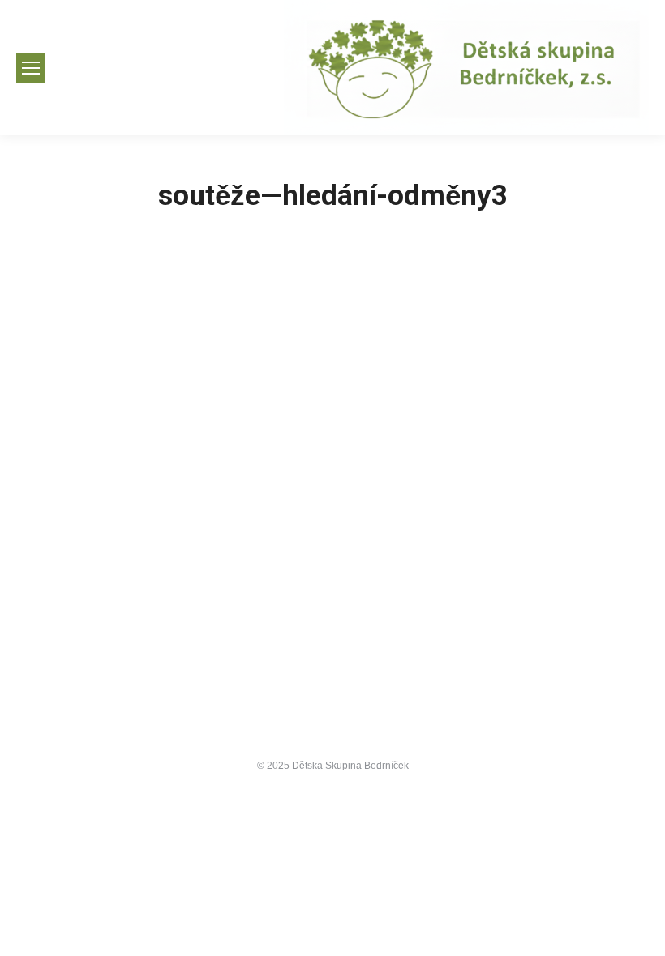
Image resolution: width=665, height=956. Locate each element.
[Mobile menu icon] (30, 68)
